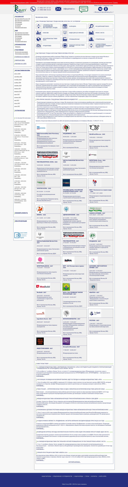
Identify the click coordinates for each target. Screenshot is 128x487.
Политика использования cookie (20, 2)
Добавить (17, 47)
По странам (18, 36)
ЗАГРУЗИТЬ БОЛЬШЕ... (74, 462)
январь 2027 (17, 88)
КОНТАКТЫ (94, 476)
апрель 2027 (17, 97)
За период (18, 26)
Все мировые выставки (21, 33)
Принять (115, 2)
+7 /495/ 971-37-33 (44, 8)
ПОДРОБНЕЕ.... (40, 376)
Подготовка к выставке (21, 54)
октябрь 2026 (17, 79)
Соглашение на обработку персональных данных (44, 2)
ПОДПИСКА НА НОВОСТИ (22, 57)
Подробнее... (17, 126)
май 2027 (16, 100)
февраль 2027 (18, 91)
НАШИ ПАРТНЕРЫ (46, 476)
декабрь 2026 (17, 85)
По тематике (18, 24)
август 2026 (17, 73)
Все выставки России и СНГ (22, 19)
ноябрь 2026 (17, 82)
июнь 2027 (17, 103)
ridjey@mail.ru (69, 9)
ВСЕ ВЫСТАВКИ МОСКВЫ (22, 70)
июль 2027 (17, 106)
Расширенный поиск (21, 27)
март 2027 (17, 94)
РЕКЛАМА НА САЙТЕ (20, 64)
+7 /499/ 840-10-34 (44, 10)
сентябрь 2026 (18, 76)
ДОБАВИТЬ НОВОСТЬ (21, 213)
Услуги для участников (21, 52)
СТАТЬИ (87, 476)
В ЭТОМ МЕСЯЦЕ (20, 110)
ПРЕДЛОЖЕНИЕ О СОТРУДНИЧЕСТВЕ (62, 476)
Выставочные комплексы (22, 20)
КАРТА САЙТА (102, 476)
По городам (18, 22)
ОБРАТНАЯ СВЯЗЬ (20, 60)
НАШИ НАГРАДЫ (78, 476)
